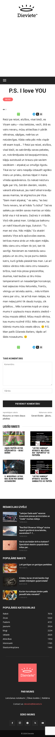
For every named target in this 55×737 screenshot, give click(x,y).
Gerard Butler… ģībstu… (41, 415)
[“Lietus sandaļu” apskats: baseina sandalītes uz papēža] (41, 467)
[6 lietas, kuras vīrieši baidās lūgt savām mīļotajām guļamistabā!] (10, 581)
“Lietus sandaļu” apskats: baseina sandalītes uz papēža (42, 478)
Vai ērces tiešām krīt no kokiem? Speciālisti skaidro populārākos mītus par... (34, 544)
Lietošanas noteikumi (15, 698)
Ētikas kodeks (33, 698)
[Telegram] (27, 723)
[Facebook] (12, 723)
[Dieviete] (27, 11)
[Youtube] (43, 723)
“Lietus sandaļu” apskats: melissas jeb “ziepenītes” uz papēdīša (41, 451)
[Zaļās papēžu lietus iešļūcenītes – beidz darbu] (14, 438)
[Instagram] (20, 723)
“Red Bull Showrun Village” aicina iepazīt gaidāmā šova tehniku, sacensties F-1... (34, 530)
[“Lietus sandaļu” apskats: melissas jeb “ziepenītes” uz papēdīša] (41, 438)
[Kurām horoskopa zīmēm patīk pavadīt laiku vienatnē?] (10, 595)
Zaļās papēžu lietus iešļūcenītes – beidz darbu (14, 450)
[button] (4, 80)
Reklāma (46, 698)
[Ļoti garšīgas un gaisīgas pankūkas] (10, 568)
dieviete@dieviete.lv (33, 704)
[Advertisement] (27, 48)
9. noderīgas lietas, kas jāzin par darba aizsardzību (14, 478)
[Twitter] (35, 723)
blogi (7, 99)
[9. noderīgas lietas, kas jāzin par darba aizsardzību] (14, 467)
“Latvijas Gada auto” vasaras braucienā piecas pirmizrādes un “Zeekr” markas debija (34, 516)
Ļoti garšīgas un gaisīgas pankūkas (35, 564)
